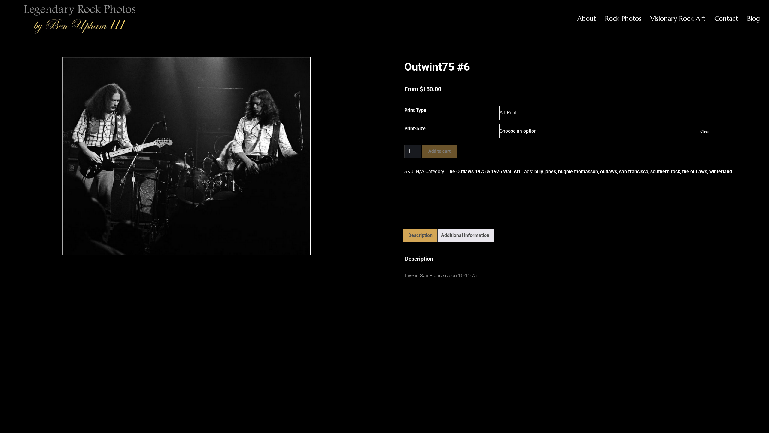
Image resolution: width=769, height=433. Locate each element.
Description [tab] (420, 235)
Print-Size (415, 128)
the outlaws (694, 171)
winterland (720, 171)
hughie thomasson (578, 171)
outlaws (608, 171)
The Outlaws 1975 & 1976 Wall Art (483, 171)
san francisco (633, 171)
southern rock (665, 171)
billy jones (545, 171)
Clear (704, 131)
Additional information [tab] (465, 235)
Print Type (415, 110)
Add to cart (439, 151)
